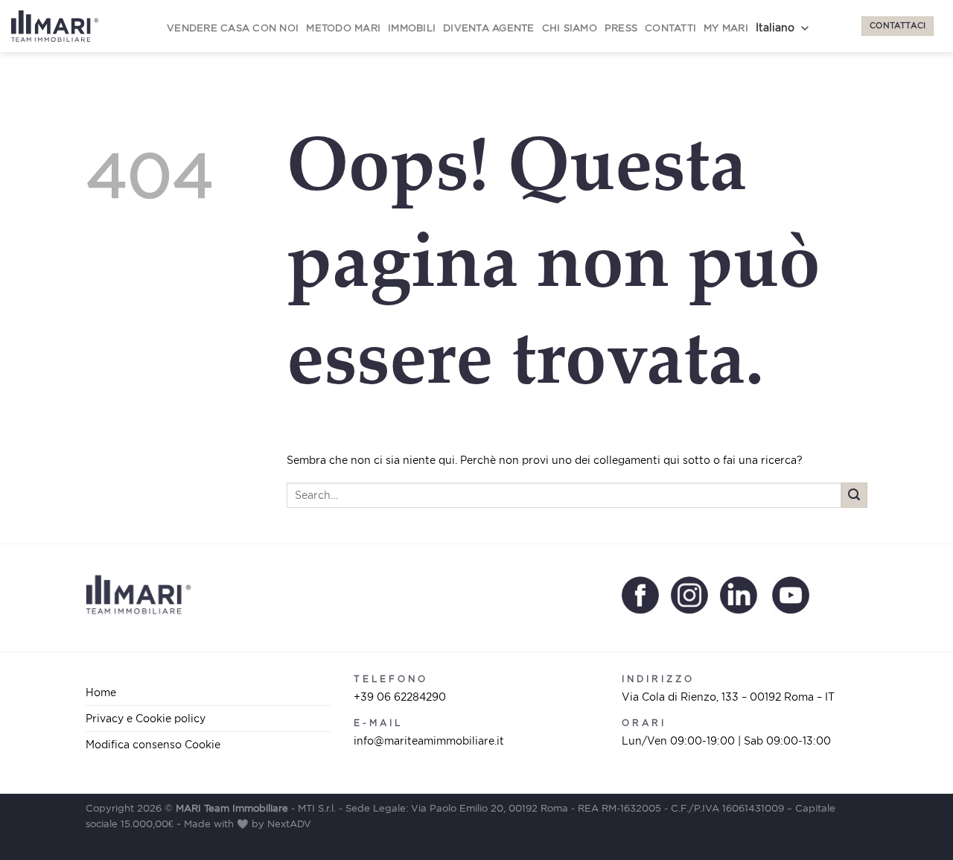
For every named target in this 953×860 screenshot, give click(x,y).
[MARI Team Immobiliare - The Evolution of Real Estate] (54, 26)
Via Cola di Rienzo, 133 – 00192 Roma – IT (728, 696)
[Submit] (854, 495)
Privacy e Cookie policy (145, 718)
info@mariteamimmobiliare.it (429, 740)
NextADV (289, 824)
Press (621, 28)
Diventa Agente (489, 28)
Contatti (670, 28)
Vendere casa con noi (233, 28)
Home (101, 692)
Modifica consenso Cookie (153, 744)
